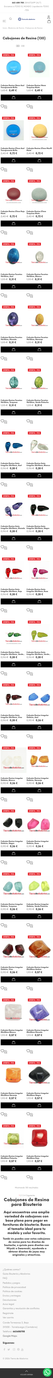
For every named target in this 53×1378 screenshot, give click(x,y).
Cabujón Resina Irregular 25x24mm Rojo (37, 1157)
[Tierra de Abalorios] (26, 19)
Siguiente (30, 1195)
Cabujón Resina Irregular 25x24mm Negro (37, 1094)
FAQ (5, 1278)
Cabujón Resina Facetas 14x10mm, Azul (11, 275)
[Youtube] (22, 1349)
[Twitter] (8, 1349)
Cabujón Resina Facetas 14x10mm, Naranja (37, 338)
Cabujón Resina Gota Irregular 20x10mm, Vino (11, 716)
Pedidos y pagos (11, 1283)
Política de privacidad (14, 1287)
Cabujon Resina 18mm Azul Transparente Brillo (12, 86)
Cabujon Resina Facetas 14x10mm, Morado (11, 338)
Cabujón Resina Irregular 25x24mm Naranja (12, 1094)
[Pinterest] (18, 1350)
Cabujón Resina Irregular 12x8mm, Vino (12, 968)
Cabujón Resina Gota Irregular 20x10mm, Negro (37, 527)
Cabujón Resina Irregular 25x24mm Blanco (12, 1031)
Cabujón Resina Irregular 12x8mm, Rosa (37, 842)
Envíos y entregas (12, 1295)
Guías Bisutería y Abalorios (16, 1274)
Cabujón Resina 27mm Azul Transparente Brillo (12, 149)
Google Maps (10, 1336)
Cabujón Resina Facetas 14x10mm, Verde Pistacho (37, 401)
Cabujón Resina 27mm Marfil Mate (39, 149)
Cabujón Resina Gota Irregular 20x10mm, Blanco (38, 464)
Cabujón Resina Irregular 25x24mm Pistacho (12, 1157)
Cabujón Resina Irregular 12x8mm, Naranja (37, 779)
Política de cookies (12, 1291)
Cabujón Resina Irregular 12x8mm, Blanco (12, 779)
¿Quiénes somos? (12, 1269)
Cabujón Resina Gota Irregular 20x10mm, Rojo (11, 590)
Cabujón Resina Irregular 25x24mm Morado (37, 1031)
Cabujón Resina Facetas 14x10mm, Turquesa (11, 401)
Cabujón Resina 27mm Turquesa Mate (36, 212)
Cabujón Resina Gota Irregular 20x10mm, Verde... (12, 653)
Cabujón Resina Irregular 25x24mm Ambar (37, 968)
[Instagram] (14, 1350)
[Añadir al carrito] (13, 97)
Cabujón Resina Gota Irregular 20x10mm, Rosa (37, 590)
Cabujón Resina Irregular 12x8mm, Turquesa (12, 905)
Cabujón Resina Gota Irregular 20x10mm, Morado (13, 527)
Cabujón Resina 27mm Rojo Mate (13, 212)
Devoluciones (9, 1300)
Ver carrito (8, 1317)
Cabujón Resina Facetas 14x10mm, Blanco (37, 275)
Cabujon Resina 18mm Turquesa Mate (36, 86)
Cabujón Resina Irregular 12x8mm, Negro (12, 842)
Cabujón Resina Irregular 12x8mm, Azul (37, 716)
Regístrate (8, 1313)
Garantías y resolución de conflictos (21, 1308)
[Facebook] (4, 1350)
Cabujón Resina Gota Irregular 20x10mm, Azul (11, 464)
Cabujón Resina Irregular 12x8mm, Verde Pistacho (37, 905)
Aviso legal (8, 1304)
